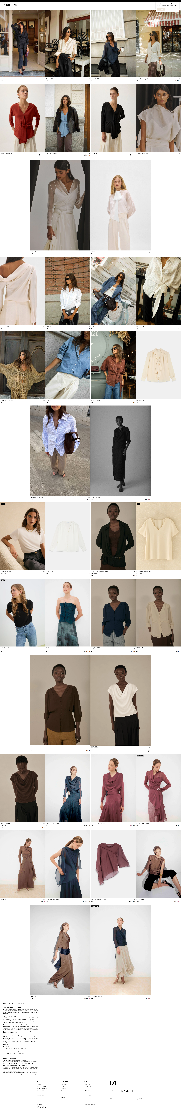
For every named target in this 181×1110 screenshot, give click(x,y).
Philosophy (63, 1086)
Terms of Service (88, 1095)
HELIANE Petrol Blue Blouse (53, 823)
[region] (90, 1)
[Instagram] (38, 1107)
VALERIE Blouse (5, 326)
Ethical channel (87, 1084)
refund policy (87, 1090)
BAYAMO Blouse (95, 747)
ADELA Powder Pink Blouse (143, 823)
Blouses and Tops (21, 1003)
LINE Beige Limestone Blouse (144, 648)
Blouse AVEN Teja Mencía (7, 153)
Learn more (161, 9)
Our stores (63, 1088)
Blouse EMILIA (140, 899)
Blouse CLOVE (95, 79)
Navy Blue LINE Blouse (97, 648)
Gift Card (63, 1100)
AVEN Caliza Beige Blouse (143, 79)
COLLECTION (11, 1003)
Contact (39, 1084)
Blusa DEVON (49, 79)
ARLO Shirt (94, 326)
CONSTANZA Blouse (142, 153)
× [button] (178, 3)
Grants (62, 1090)
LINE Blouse (34, 747)
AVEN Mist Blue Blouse (52, 153)
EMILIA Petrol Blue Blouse (52, 899)
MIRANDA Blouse (95, 252)
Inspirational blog (41, 1095)
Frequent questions (41, 1086)
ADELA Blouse (34, 252)
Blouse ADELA (4, 899)
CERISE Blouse (5, 79)
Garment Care (40, 1093)
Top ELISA (48, 648)
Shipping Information (42, 1088)
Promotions (87, 1093)
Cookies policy (87, 1088)
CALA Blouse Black (6, 648)
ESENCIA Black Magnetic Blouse (99, 571)
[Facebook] (40, 1107)
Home (4, 1003)
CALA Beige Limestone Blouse (144, 571)
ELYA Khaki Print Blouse (7, 400)
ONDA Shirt (49, 400)
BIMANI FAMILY (64, 1084)
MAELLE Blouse (140, 326)
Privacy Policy (87, 1086)
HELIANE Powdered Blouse (98, 823)
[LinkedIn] (46, 1107)
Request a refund (41, 1090)
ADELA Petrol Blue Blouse (98, 996)
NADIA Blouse (140, 400)
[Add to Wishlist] (44, 79)
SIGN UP (140, 1098)
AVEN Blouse (94, 153)
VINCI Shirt (49, 326)
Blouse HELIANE (35, 996)
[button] (4, 5)
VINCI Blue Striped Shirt (37, 497)
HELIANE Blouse (95, 497)
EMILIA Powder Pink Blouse (98, 899)
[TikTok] (43, 1107)
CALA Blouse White (6, 571)
